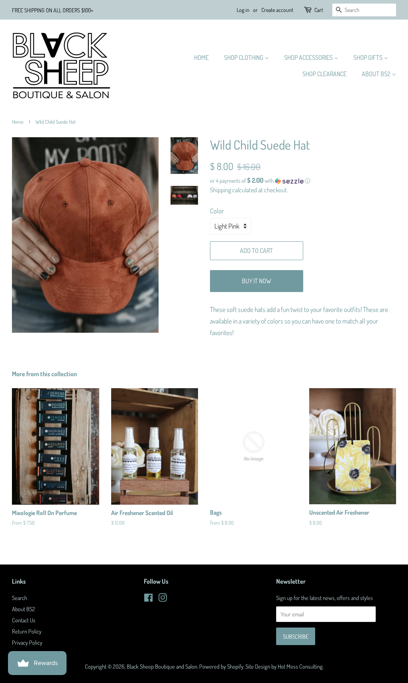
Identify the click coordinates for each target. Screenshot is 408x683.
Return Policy (26, 631)
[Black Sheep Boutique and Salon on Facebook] (148, 598)
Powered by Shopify (221, 666)
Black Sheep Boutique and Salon (162, 666)
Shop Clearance (324, 74)
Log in (243, 9)
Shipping (220, 190)
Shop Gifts (368, 57)
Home (201, 57)
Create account (277, 9)
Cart (318, 9)
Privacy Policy (27, 642)
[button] (303, 181)
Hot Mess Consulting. (301, 666)
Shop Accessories (309, 57)
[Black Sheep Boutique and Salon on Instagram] (162, 598)
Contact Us (23, 620)
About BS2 (377, 74)
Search (19, 597)
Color (217, 211)
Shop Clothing (244, 57)
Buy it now (256, 281)
